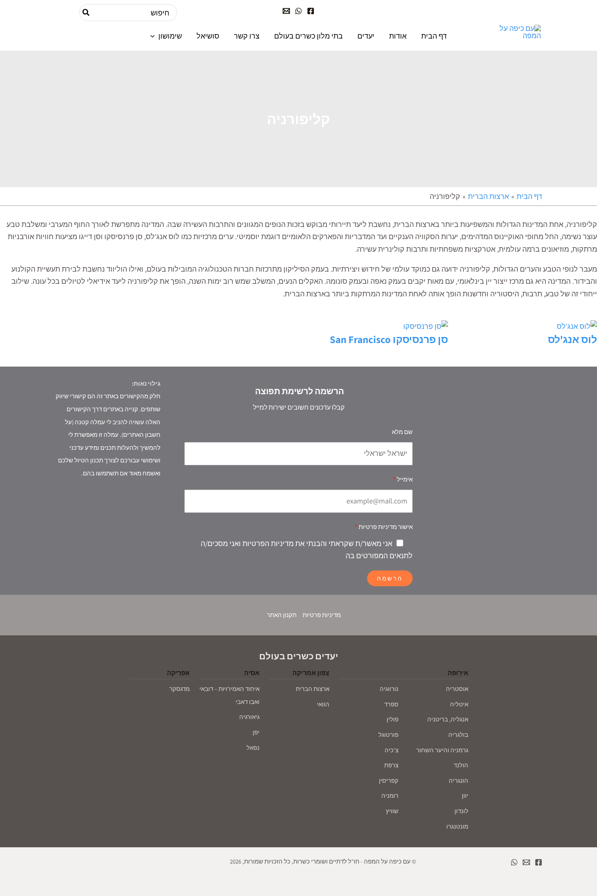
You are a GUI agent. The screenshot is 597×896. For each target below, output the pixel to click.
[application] (154, 36)
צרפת (391, 765)
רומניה (389, 795)
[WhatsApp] (298, 11)
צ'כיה (391, 750)
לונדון (461, 811)
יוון (465, 795)
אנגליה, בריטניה (447, 719)
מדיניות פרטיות (322, 615)
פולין (392, 719)
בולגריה (458, 734)
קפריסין (388, 780)
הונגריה (458, 780)
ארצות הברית (312, 689)
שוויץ (392, 811)
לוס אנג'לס (572, 339)
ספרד (391, 704)
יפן (256, 732)
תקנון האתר (281, 615)
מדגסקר (179, 689)
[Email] (286, 11)
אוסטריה (457, 689)
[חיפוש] (85, 12)
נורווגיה (389, 689)
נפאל (253, 747)
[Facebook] (310, 11)
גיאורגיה (249, 717)
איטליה (459, 704)
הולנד (461, 765)
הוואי (323, 704)
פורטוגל (388, 734)
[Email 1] (526, 862)
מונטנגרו (457, 826)
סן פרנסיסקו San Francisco (389, 339)
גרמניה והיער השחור (442, 750)
